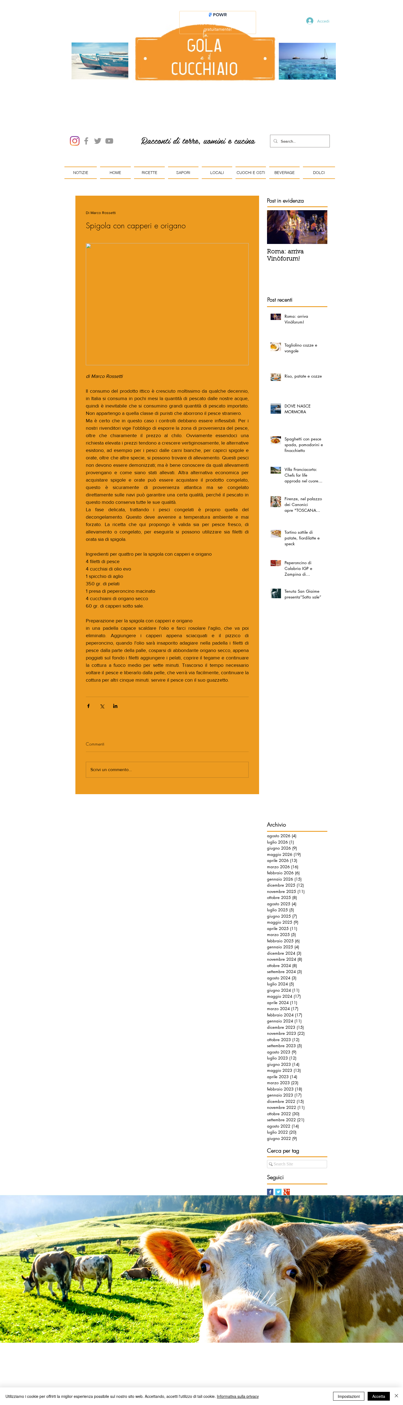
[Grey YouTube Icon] (109, 141)
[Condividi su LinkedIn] (115, 706)
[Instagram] (75, 141)
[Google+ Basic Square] (286, 1192)
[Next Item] (318, 227)
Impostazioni (349, 1396)
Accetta (378, 1396)
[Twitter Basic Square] (278, 1192)
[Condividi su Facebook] (88, 706)
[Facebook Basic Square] (270, 1192)
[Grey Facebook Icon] (86, 141)
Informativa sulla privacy (238, 1396)
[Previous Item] (275, 227)
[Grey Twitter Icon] (98, 141)
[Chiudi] (396, 1396)
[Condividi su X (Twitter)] (101, 706)
